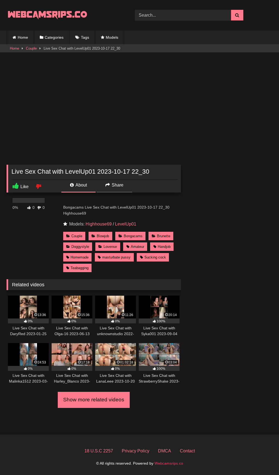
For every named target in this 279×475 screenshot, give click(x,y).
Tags (85, 37)
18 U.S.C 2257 (98, 451)
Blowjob (103, 236)
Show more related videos (93, 399)
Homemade (80, 257)
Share (117, 185)
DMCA (164, 451)
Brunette (163, 236)
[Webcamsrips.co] (62, 15)
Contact (187, 451)
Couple (31, 48)
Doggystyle (80, 247)
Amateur (137, 247)
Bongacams (133, 236)
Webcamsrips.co (168, 463)
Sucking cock (155, 257)
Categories (54, 37)
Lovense (110, 247)
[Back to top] (262, 458)
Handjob (164, 247)
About (81, 185)
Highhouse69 (99, 224)
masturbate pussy (116, 257)
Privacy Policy (135, 451)
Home (23, 37)
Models (112, 37)
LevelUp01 (125, 224)
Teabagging (80, 268)
